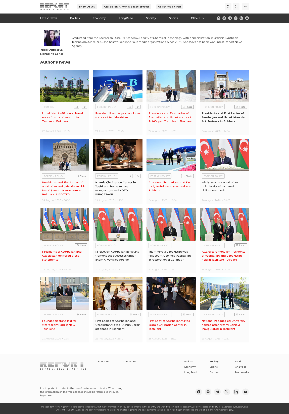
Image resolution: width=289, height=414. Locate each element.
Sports (214, 366)
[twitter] (235, 18)
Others (195, 18)
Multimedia (242, 372)
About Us (103, 361)
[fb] (218, 18)
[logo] (54, 6)
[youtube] (247, 18)
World (239, 361)
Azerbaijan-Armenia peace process (127, 6)
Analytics (240, 366)
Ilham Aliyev (87, 6)
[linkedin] (241, 18)
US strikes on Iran (169, 6)
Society (214, 361)
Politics (188, 361)
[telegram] (230, 18)
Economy (190, 366)
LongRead (190, 372)
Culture (214, 372)
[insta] (224, 18)
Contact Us (129, 361)
